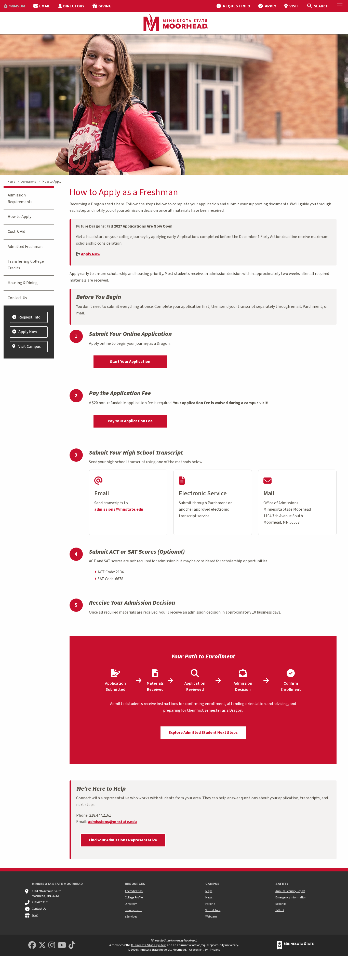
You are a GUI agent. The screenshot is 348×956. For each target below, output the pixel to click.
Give (35, 915)
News (208, 897)
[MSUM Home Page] (174, 23)
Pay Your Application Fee (130, 421)
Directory (131, 904)
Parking (210, 904)
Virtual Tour (212, 910)
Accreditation (134, 891)
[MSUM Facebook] (32, 945)
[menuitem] (14, 6)
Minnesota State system (148, 945)
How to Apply (19, 216)
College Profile (134, 897)
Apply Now (90, 254)
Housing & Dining (23, 283)
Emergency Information (290, 897)
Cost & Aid (16, 231)
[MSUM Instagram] (51, 945)
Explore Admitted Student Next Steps (203, 732)
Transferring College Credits (26, 265)
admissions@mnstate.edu (118, 509)
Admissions (28, 182)
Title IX (279, 910)
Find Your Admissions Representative (123, 840)
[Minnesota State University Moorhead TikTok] (72, 945)
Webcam (211, 916)
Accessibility (198, 950)
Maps (208, 891)
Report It (280, 904)
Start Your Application (130, 361)
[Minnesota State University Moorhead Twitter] (42, 945)
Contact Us (17, 298)
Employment (133, 910)
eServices (131, 916)
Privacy (215, 950)
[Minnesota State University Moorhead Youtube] (62, 945)
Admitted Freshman (25, 246)
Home (11, 182)
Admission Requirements (20, 198)
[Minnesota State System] (295, 945)
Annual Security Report (290, 891)
